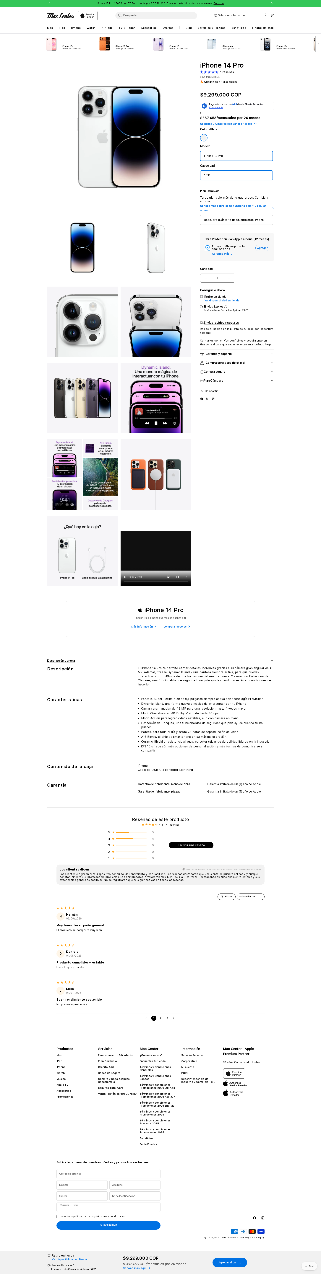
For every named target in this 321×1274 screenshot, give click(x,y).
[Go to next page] (174, 1018)
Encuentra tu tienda (153, 1061)
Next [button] (272, 3)
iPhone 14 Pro (213, 156)
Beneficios (146, 1138)
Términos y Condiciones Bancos (155, 1077)
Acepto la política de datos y (93, 1216)
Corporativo (189, 1061)
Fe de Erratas (148, 1144)
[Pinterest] (213, 398)
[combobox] (156, 15)
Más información (142, 626)
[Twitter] (207, 398)
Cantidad (206, 269)
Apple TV (62, 1084)
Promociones (64, 1096)
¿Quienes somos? (151, 1055)
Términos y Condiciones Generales (155, 1069)
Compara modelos (175, 626)
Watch (60, 1073)
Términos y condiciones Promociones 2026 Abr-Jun (157, 1095)
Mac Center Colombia (226, 1238)
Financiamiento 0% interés (115, 1055)
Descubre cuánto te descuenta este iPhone (234, 220)
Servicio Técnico (192, 1055)
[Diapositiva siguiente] (318, 44)
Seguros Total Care (110, 1087)
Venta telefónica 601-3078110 (117, 1093)
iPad (59, 1061)
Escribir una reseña (191, 845)
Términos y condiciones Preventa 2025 (155, 1122)
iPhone (60, 1067)
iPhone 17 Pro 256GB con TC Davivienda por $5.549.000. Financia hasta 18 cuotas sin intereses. (160, 3)
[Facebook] (201, 398)
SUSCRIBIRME (108, 1225)
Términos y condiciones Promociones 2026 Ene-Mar (158, 1104)
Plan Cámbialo (107, 1061)
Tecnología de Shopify (252, 1238)
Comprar (219, 3)
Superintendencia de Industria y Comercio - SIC (198, 1080)
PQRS (184, 1073)
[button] (210, 72)
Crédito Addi (106, 1067)
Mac (59, 1055)
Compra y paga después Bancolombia (114, 1080)
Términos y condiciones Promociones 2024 (155, 1131)
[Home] (60, 15)
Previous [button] (49, 3)
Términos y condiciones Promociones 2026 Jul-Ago (157, 1086)
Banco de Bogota (109, 1073)
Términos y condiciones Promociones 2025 (155, 1113)
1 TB (207, 175)
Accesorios (63, 1090)
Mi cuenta (187, 1067)
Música (61, 1078)
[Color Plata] (203, 137)
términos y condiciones (110, 1216)
